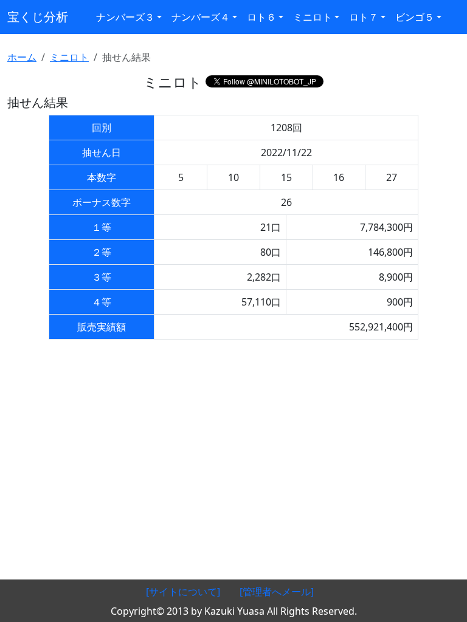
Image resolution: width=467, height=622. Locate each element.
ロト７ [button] (363, 17)
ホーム (21, 57)
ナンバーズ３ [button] (125, 17)
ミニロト (69, 57)
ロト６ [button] (261, 17)
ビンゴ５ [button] (414, 17)
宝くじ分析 (37, 17)
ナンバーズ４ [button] (200, 17)
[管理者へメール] (277, 591)
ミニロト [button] (312, 17)
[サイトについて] (183, 591)
